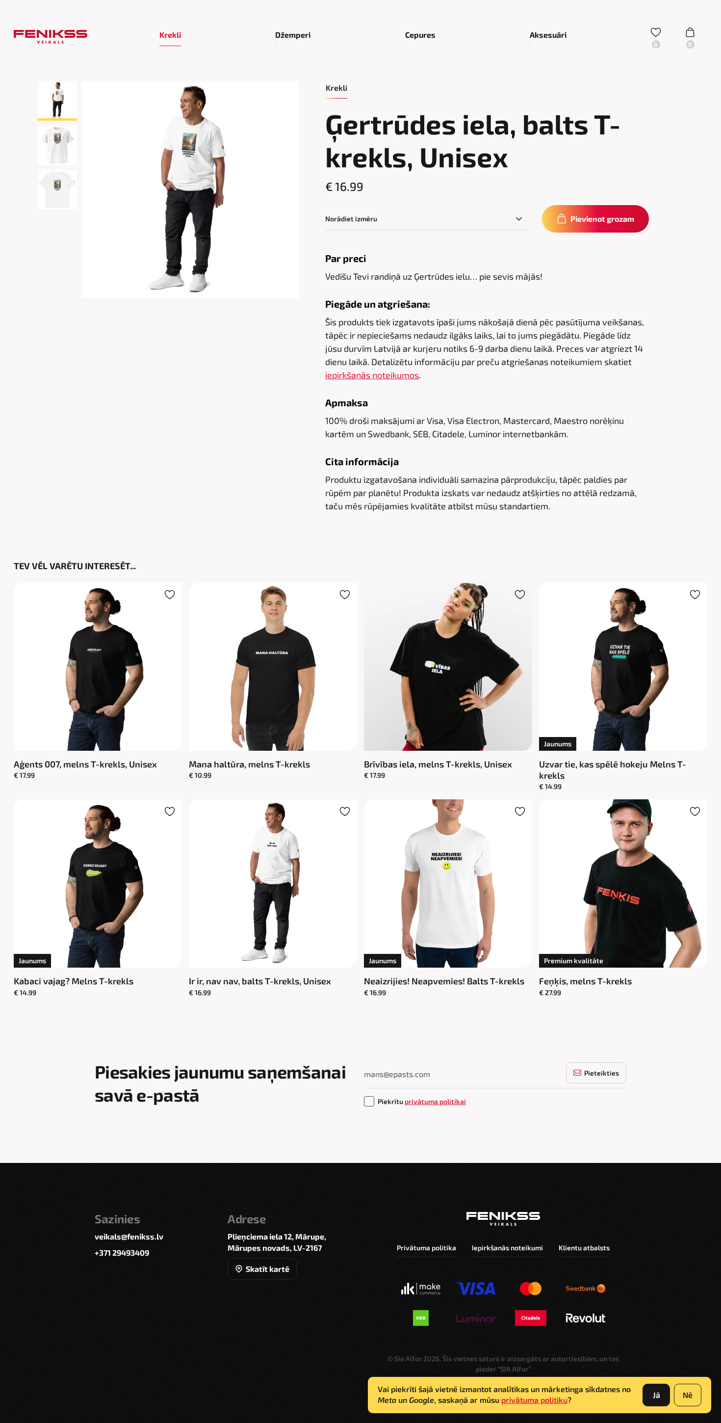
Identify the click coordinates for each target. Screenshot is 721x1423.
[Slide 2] (57, 145)
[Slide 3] (57, 189)
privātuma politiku (534, 1399)
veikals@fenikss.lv (129, 1236)
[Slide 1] (57, 101)
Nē (688, 1394)
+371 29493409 (122, 1252)
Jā (656, 1394)
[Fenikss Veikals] (50, 37)
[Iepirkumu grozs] (690, 37)
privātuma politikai (435, 1101)
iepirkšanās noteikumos (372, 374)
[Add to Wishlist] (169, 594)
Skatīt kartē (267, 1268)
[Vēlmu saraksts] (656, 37)
